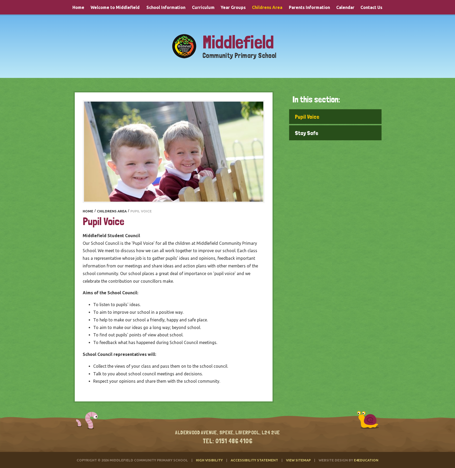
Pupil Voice (307, 116)
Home (88, 211)
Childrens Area (112, 211)
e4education (366, 460)
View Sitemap (298, 460)
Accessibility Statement (254, 460)
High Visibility (209, 460)
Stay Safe (306, 133)
